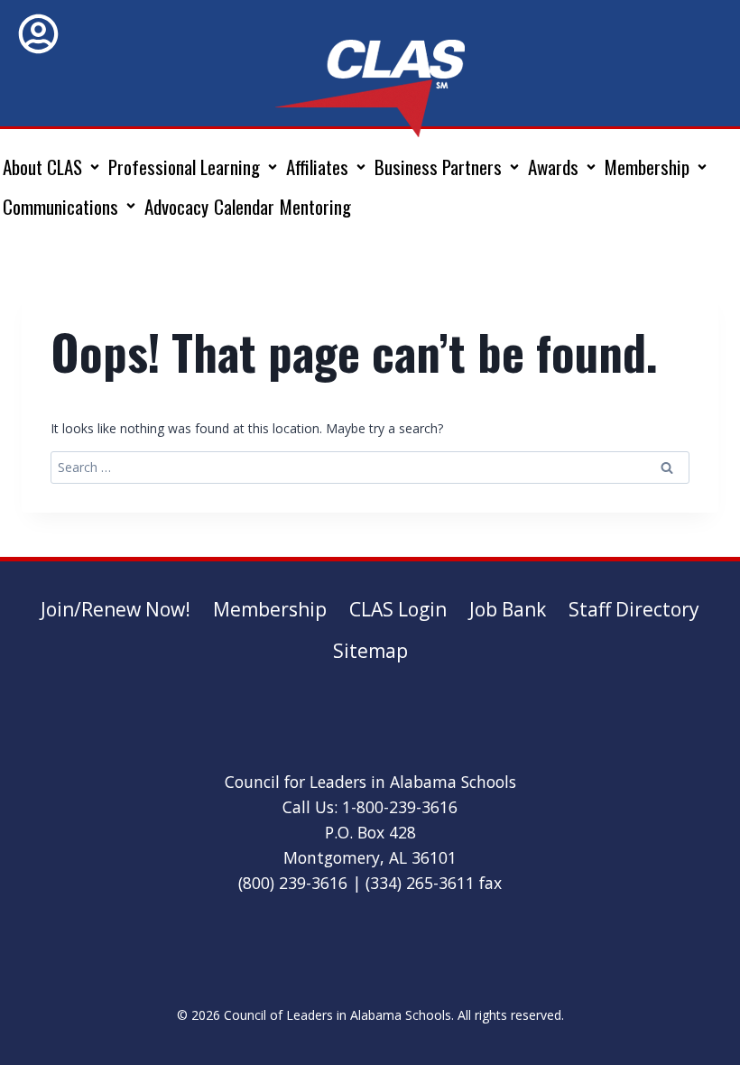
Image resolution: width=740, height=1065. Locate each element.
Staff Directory (634, 609)
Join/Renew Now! (115, 609)
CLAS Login (398, 609)
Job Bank (507, 609)
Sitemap (370, 650)
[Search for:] (370, 467)
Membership (270, 609)
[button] (53, 167)
